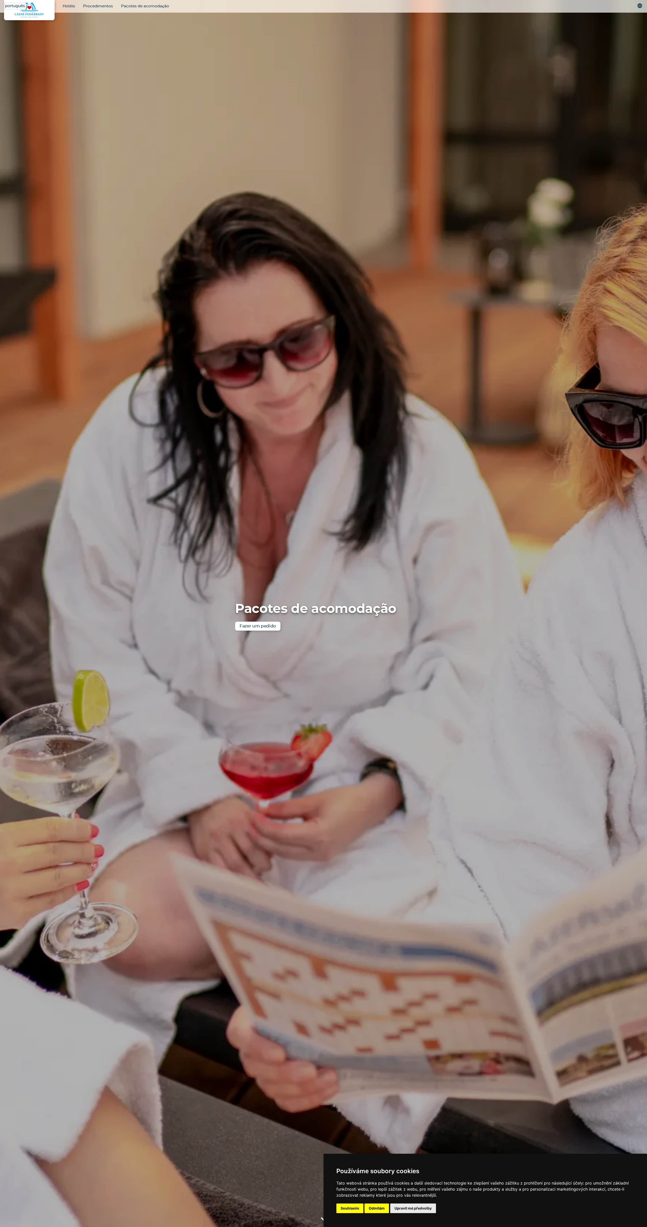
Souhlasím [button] (350, 1208)
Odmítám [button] (377, 1208)
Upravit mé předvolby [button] (413, 1208)
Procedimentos (98, 6)
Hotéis (69, 6)
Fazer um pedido (258, 626)
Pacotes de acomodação (145, 6)
